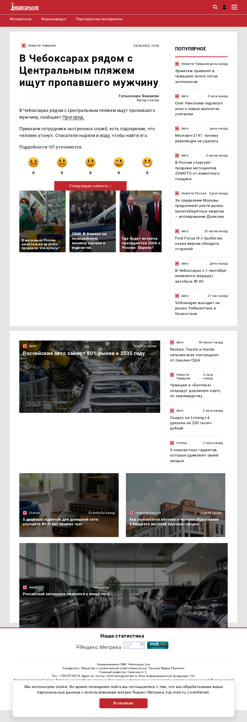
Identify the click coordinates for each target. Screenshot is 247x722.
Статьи (181, 443)
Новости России (193, 193)
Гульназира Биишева (139, 96)
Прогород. (73, 117)
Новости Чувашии (42, 45)
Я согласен (123, 703)
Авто (185, 96)
